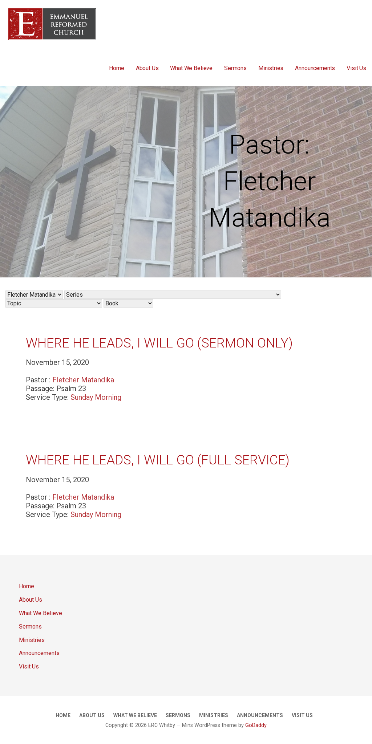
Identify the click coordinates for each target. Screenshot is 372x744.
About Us (147, 68)
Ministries (270, 68)
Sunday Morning (95, 397)
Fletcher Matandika (83, 379)
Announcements (315, 68)
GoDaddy (256, 725)
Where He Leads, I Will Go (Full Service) (158, 460)
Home (116, 68)
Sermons (235, 68)
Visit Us (356, 68)
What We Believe (191, 68)
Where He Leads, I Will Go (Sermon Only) (159, 343)
